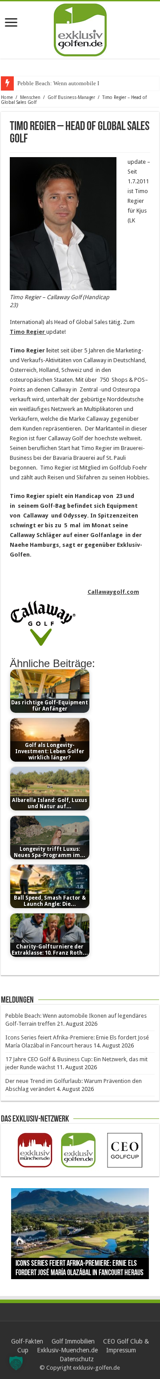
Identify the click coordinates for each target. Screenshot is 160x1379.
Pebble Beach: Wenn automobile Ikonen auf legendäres (83, 83)
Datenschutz (77, 1359)
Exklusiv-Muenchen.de (67, 1350)
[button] (16, 1363)
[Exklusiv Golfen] (80, 28)
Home (7, 97)
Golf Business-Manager (71, 97)
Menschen (30, 97)
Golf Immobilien (73, 1341)
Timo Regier (28, 331)
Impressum (121, 1350)
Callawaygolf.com (113, 592)
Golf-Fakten (27, 1341)
